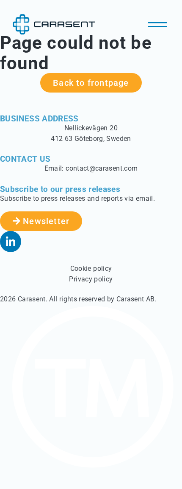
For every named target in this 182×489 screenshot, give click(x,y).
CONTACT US (25, 159)
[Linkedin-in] (10, 241)
